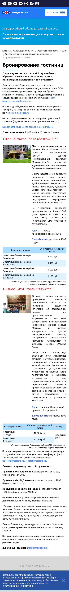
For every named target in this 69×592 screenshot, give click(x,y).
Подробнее (26, 586)
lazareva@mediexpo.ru (13, 461)
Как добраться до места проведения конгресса (27, 127)
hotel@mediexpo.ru (19, 113)
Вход (56, 12)
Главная (6, 50)
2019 (64, 50)
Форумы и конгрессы (48, 50)
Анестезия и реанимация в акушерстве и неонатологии (28, 54)
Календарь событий (23, 50)
